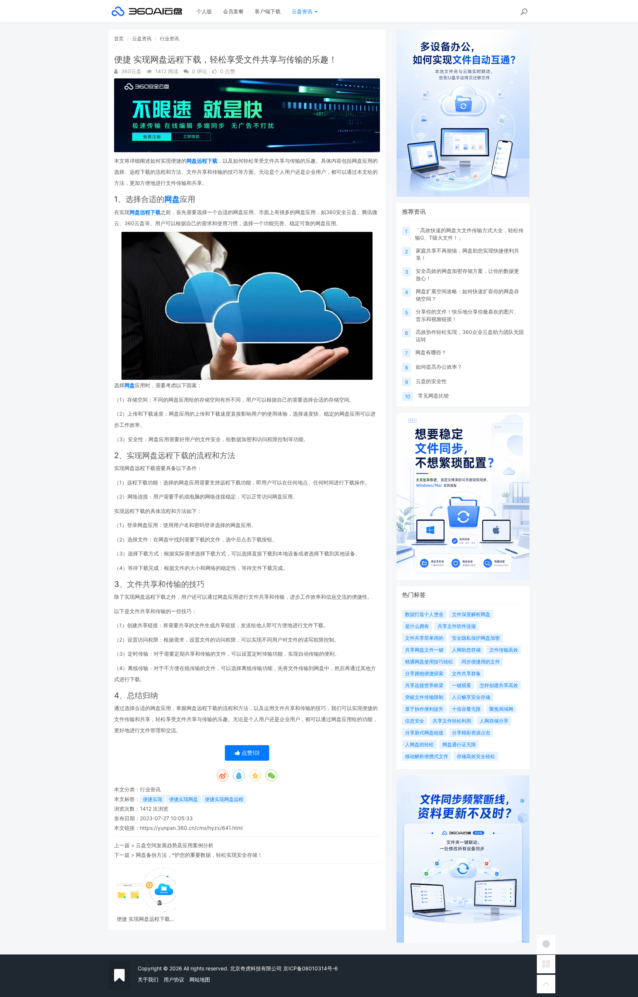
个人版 (204, 11)
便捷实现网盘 (183, 799)
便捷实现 (152, 799)
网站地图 (199, 979)
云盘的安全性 (431, 381)
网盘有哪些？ (430, 352)
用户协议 (174, 979)
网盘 (172, 199)
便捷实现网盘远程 (224, 799)
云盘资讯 (303, 11)
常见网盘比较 (433, 395)
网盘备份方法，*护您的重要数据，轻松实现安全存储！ (199, 855)
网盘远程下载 (201, 161)
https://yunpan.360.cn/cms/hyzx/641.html (191, 828)
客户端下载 (268, 11)
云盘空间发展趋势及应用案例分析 (174, 845)
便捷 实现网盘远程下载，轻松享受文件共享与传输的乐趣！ (146, 919)
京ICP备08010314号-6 (310, 968)
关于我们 (148, 979)
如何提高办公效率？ (439, 367)
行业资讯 (169, 38)
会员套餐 (233, 11)
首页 (119, 38)
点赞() (250, 752)
